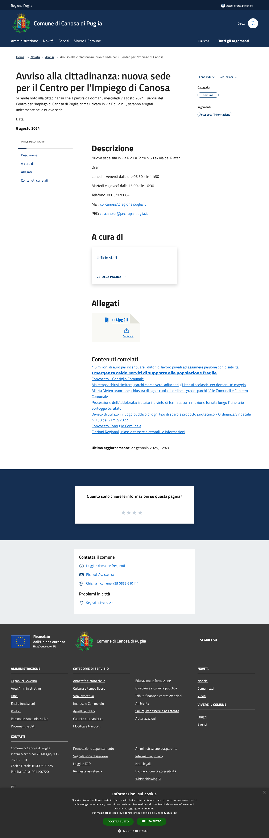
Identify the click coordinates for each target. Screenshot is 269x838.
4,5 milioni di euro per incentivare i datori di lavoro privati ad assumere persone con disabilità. (165, 367)
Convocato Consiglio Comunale (116, 426)
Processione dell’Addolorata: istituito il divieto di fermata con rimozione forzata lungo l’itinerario (168, 402)
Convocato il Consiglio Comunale (118, 379)
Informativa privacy (149, 756)
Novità (35, 56)
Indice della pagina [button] (33, 142)
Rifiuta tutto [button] (151, 821)
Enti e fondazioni (23, 703)
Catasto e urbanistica (88, 718)
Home (20, 56)
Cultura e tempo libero (89, 688)
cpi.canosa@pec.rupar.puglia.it (124, 213)
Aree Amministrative (26, 688)
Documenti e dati (23, 726)
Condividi (205, 77)
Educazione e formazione (153, 680)
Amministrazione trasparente (156, 748)
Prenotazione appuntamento (93, 748)
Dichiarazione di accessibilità (155, 771)
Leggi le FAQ (82, 763)
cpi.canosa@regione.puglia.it (123, 204)
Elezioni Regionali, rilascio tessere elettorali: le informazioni (138, 432)
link (175, 812)
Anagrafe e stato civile (89, 680)
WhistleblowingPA (148, 778)
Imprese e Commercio (88, 703)
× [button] (264, 792)
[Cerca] (253, 23)
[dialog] (134, 813)
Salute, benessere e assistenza (157, 710)
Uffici (14, 695)
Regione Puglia (21, 5)
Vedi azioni (226, 77)
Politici (16, 711)
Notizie (203, 680)
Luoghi (202, 716)
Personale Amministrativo (29, 718)
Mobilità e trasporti (86, 726)
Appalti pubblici (84, 711)
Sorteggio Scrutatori (108, 408)
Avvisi (49, 56)
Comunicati (206, 688)
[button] (134, 831)
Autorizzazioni (145, 718)
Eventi (202, 724)
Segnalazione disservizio (90, 756)
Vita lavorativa (83, 695)
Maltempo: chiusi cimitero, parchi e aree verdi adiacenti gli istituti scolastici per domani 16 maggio (169, 385)
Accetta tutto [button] (118, 821)
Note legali (143, 763)
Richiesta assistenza (87, 771)
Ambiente (142, 703)
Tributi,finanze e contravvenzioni (158, 695)
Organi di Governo (24, 680)
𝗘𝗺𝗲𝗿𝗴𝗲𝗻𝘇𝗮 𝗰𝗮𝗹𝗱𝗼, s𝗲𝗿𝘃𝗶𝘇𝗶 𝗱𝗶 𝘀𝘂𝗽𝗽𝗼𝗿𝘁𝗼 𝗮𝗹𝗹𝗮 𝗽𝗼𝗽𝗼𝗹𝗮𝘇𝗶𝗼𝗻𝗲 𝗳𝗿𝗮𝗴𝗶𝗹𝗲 (154, 373)
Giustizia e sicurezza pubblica (156, 688)
